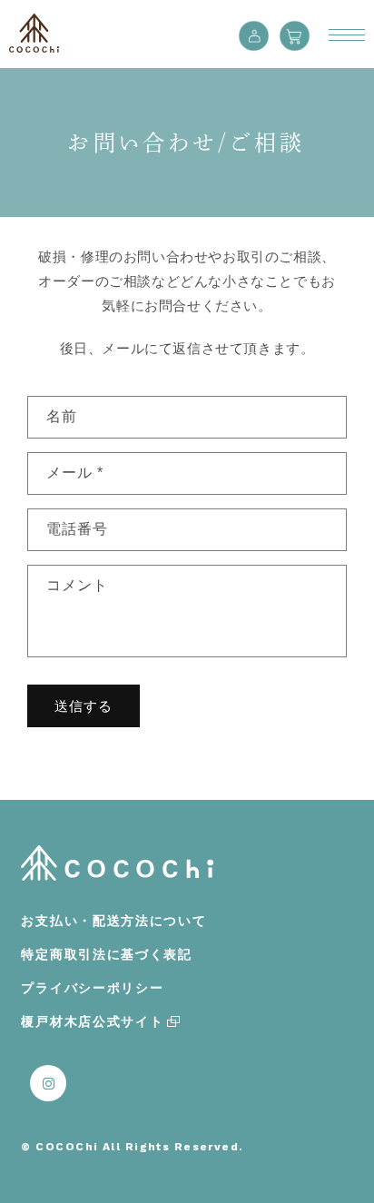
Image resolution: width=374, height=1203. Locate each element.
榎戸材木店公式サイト (92, 1021)
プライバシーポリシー (92, 987)
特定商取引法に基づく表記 (106, 954)
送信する (83, 706)
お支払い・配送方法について (113, 920)
